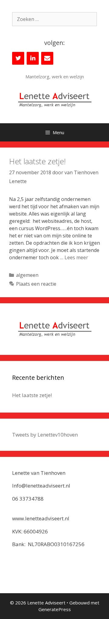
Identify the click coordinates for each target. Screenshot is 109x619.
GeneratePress (54, 609)
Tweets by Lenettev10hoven (45, 434)
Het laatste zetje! (37, 161)
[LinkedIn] (33, 58)
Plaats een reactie (36, 284)
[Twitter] (18, 58)
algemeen (27, 275)
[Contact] (47, 58)
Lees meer (76, 257)
